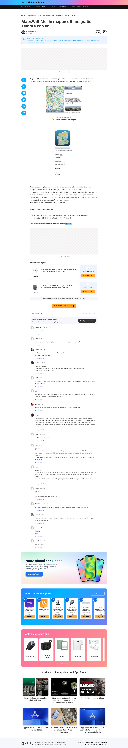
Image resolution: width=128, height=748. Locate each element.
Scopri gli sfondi (33, 574)
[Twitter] (88, 744)
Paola (37, 381)
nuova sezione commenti (38, 42)
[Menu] (22, 2)
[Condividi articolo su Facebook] (23, 80)
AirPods (44, 7)
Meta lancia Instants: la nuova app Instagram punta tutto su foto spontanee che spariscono (64, 700)
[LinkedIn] (103, 744)
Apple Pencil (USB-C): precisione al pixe (100, 611)
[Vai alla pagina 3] (65, 663)
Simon (38, 544)
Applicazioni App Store (34, 15)
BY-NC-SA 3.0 (50, 744)
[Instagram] (94, 744)
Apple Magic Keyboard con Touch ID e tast (86, 611)
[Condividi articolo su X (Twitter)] (23, 86)
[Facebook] (86, 744)
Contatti (87, 742)
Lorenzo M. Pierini (31, 31)
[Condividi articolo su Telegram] (23, 99)
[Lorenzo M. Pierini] (23, 32)
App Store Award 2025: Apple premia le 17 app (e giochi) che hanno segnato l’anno (92, 730)
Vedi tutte (97, 593)
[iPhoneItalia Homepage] (36, 2)
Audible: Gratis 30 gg (44, 610)
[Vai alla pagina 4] (67, 663)
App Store (68, 224)
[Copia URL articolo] (23, 113)
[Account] (105, 2)
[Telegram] (100, 744)
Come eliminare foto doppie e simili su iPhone (35, 699)
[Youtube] (91, 744)
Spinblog (45, 742)
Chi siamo (81, 742)
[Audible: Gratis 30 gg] (44, 602)
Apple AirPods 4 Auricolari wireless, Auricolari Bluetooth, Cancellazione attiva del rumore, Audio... (59, 270)
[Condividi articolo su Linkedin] (23, 93)
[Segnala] (43, 334)
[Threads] (97, 744)
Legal (92, 742)
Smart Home (63, 7)
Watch (53, 7)
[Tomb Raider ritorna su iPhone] (92, 687)
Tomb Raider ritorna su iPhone (92, 698)
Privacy (97, 742)
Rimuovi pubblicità (64, 72)
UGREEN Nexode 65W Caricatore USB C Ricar (72, 611)
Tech (79, 7)
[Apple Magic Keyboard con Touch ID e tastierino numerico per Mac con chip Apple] (86, 602)
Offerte (85, 7)
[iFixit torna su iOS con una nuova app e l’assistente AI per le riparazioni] (64, 716)
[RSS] (105, 744)
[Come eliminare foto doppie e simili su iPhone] (35, 687)
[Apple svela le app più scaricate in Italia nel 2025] (35, 716)
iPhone (23, 7)
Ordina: (85, 313)
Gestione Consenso (60, 744)
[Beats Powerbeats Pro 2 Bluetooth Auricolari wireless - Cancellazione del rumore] (58, 602)
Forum (73, 7)
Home (23, 15)
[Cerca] (25, 2)
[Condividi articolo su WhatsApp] (23, 106)
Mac (37, 7)
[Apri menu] (45, 2)
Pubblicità (104, 742)
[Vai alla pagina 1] (62, 663)
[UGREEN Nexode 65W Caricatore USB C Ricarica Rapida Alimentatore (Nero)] (72, 602)
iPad (30, 7)
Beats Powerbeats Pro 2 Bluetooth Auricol (58, 611)
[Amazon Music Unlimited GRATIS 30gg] (29, 602)
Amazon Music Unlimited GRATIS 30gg (30, 611)
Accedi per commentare (87, 321)
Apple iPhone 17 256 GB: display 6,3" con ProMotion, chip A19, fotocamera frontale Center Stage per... (59, 287)
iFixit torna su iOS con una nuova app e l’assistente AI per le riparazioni (64, 730)
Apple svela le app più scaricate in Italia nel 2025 (35, 729)
